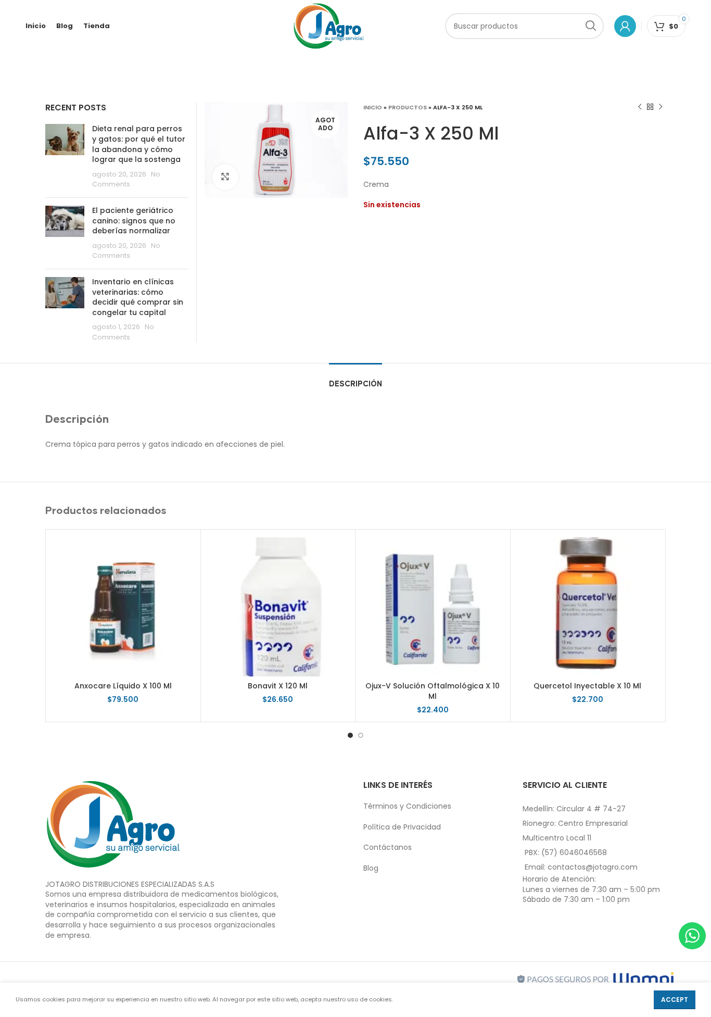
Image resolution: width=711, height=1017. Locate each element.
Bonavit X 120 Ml (278, 686)
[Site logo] (328, 25)
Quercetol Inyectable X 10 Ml (587, 686)
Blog (370, 868)
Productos (407, 107)
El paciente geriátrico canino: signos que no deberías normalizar (133, 220)
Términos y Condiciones (407, 806)
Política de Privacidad (402, 827)
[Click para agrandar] (225, 177)
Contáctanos (387, 847)
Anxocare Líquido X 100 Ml (123, 686)
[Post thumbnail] (64, 157)
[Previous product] (639, 107)
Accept (674, 999)
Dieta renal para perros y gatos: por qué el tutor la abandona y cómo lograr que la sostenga (138, 144)
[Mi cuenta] (625, 26)
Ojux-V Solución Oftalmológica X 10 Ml (432, 691)
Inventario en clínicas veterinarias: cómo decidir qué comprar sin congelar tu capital (137, 297)
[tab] (355, 379)
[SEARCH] (591, 26)
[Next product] (660, 107)
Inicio (372, 107)
